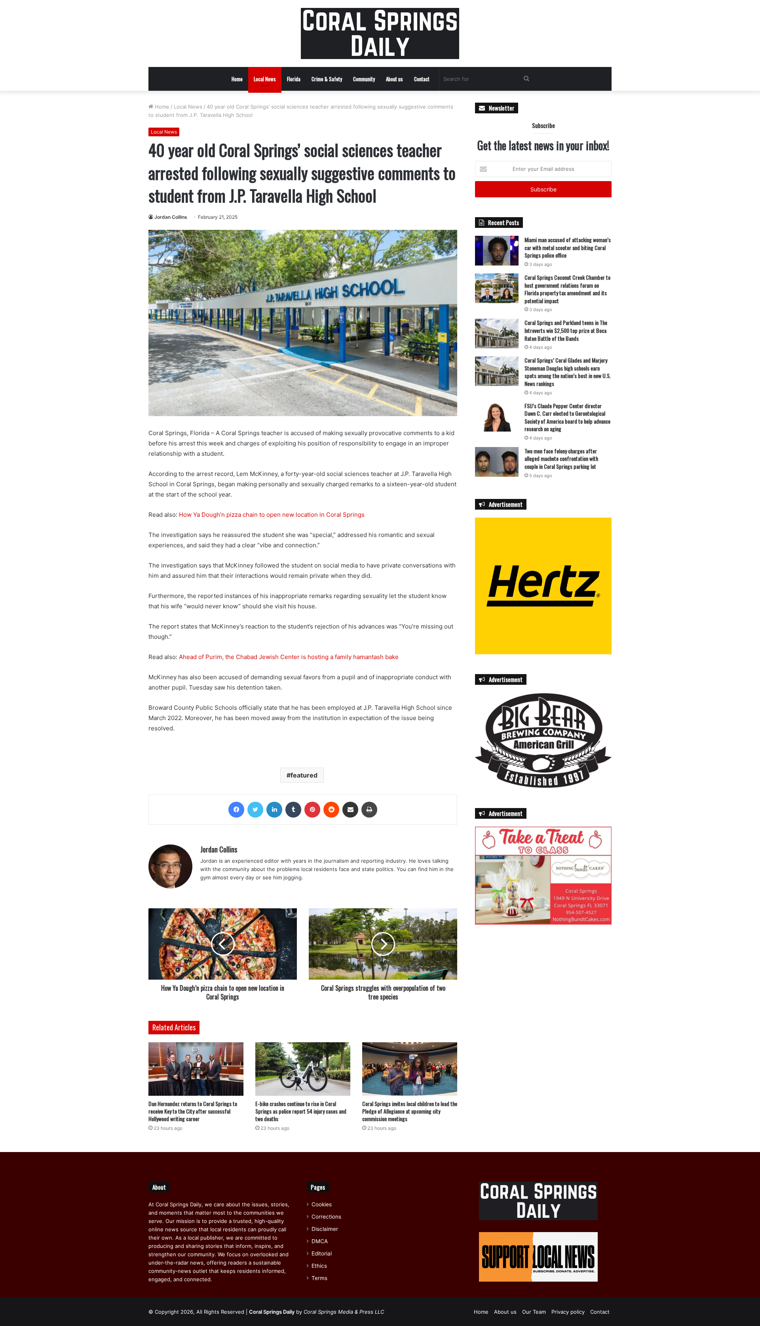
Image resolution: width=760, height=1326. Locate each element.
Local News (265, 79)
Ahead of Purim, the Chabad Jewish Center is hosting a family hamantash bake (289, 657)
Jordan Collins (170, 217)
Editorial (322, 1253)
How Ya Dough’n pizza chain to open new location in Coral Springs (272, 514)
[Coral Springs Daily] (380, 33)
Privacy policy (568, 1312)
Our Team (534, 1312)
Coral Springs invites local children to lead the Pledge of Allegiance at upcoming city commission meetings (409, 1111)
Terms (319, 1278)
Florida (293, 79)
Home (237, 79)
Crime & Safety (327, 79)
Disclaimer (325, 1229)
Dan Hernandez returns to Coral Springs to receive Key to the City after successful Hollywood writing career (192, 1111)
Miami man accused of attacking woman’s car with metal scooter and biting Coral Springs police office (567, 247)
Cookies (322, 1204)
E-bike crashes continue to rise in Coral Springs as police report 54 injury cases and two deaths (300, 1111)
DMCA (320, 1241)
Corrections (326, 1216)
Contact (421, 79)
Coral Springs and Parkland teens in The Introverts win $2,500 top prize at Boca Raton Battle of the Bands (565, 330)
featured (304, 775)
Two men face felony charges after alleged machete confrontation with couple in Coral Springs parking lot (561, 458)
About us (394, 79)
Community (364, 79)
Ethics (319, 1266)
